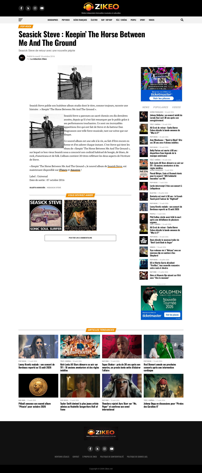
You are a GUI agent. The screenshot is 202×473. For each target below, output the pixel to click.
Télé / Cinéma (121, 19)
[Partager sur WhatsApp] (22, 113)
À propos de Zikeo (89, 456)
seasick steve (54, 188)
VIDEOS (151, 19)
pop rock (66, 19)
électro (94, 19)
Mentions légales (62, 456)
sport (142, 19)
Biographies (53, 19)
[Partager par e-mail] (22, 126)
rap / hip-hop (106, 19)
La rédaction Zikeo (38, 59)
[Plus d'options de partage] (22, 133)
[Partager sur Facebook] (22, 106)
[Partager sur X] (22, 119)
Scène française (80, 19)
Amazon (75, 169)
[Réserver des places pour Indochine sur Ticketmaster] (161, 83)
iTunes (63, 169)
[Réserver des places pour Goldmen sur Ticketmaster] (161, 302)
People (133, 19)
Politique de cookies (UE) (137, 456)
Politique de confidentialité (112, 456)
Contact (76, 456)
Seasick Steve (115, 166)
